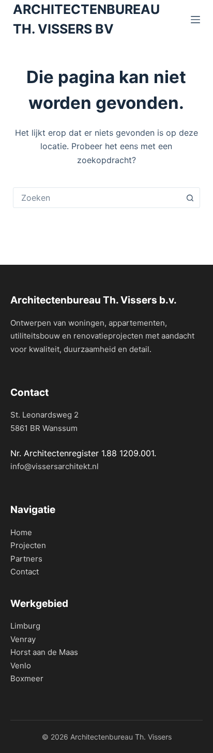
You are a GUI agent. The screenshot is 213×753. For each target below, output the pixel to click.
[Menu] (195, 19)
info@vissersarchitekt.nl (54, 466)
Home (21, 532)
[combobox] (96, 197)
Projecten (28, 545)
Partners (26, 559)
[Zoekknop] (190, 197)
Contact (24, 571)
